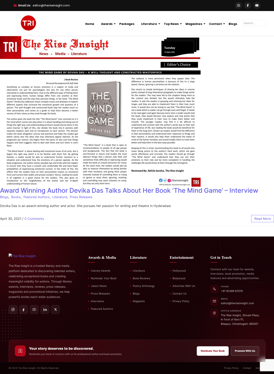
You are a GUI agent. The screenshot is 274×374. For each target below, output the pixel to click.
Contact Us (180, 293)
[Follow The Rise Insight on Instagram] (13, 309)
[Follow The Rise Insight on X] (55, 309)
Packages (126, 24)
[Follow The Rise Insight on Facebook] (23, 309)
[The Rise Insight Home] (29, 256)
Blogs (233, 24)
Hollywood (179, 270)
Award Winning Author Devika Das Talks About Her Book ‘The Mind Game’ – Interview (129, 190)
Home (89, 24)
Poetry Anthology (144, 285)
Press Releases (81, 197)
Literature (149, 24)
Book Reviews (141, 278)
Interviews (97, 301)
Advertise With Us (184, 285)
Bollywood (179, 278)
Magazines (194, 24)
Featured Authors (36, 197)
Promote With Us (245, 350)
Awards (107, 24)
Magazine (139, 301)
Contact (215, 24)
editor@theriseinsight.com (51, 5)
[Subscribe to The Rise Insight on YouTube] (34, 309)
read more (262, 219)
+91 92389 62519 (232, 290)
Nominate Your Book (104, 278)
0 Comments (34, 219)
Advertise (260, 368)
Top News (171, 24)
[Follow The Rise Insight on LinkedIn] (45, 309)
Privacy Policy (181, 301)
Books (16, 197)
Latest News (99, 285)
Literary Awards (100, 270)
